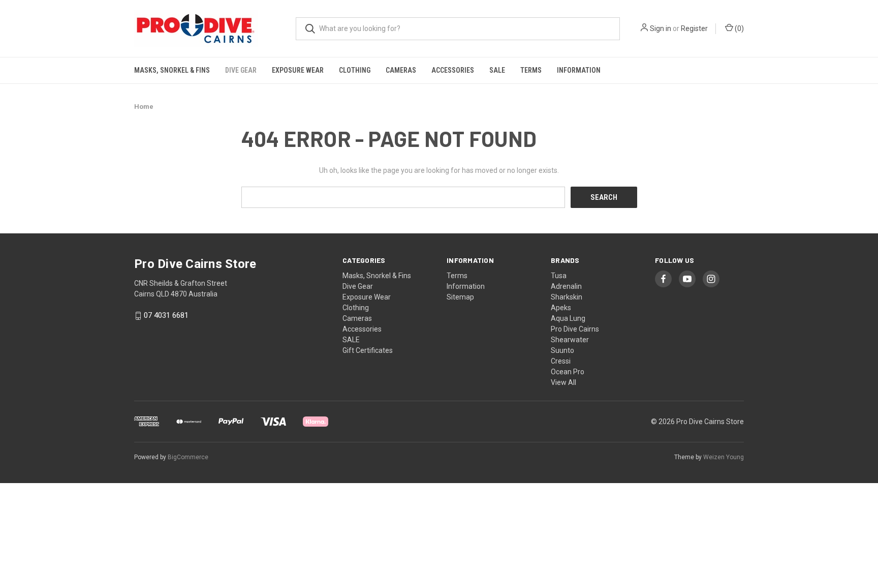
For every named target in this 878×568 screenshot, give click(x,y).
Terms (531, 70)
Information (579, 70)
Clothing (354, 70)
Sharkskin (566, 297)
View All (563, 382)
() (738, 28)
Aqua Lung (568, 318)
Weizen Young (723, 457)
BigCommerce (188, 457)
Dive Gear (241, 70)
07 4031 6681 (166, 315)
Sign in (660, 28)
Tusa (559, 276)
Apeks (561, 308)
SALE (497, 70)
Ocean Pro (567, 372)
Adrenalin (566, 286)
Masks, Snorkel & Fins (172, 70)
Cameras (401, 70)
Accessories (452, 70)
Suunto (562, 350)
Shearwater (570, 340)
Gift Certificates (367, 350)
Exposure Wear (298, 70)
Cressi (561, 361)
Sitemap (460, 297)
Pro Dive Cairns (575, 329)
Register (694, 28)
